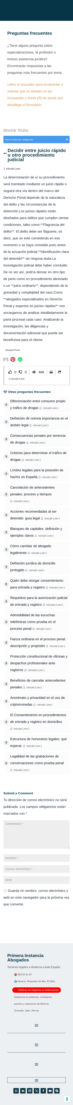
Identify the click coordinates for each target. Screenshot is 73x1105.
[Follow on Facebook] (43, 1090)
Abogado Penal (12, 350)
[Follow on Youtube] (50, 1090)
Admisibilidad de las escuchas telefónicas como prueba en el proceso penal (33, 621)
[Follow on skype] (57, 1090)
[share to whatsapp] (21, 360)
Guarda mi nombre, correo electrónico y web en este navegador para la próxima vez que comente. (36, 897)
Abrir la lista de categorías (19, 139)
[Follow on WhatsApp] (16, 1090)
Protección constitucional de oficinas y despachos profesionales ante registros (38, 663)
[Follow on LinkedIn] (23, 1090)
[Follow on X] (36, 1090)
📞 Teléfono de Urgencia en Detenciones (37, 990)
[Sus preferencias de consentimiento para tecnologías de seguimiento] (67, 1099)
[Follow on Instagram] (29, 1090)
